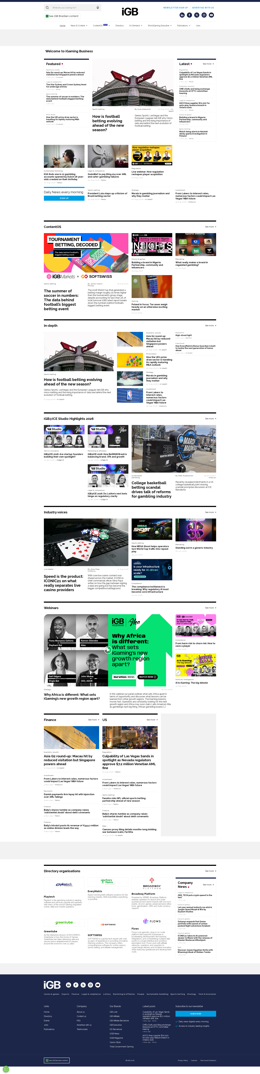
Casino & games (51, 994)
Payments (48, 791)
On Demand (134, 26)
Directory (120, 26)
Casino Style (115, 1042)
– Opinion (188, 338)
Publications (182, 26)
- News (154, 1021)
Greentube (50, 931)
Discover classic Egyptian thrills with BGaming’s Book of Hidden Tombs (195, 951)
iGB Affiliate (114, 1016)
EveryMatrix (95, 891)
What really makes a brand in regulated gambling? (192, 263)
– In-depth (171, 110)
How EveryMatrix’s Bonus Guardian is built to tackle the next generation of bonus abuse (195, 348)
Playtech (49, 896)
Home (62, 26)
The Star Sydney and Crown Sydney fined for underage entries (66, 85)
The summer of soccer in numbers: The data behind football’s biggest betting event (65, 99)
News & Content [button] (78, 26)
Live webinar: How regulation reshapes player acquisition (148, 173)
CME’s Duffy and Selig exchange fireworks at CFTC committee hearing (194, 91)
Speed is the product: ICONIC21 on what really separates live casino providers (63, 583)
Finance (47, 807)
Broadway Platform (143, 893)
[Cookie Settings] (6, 1069)
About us (81, 1012)
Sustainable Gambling (53, 171)
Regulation (183, 70)
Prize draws (50, 114)
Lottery (107, 994)
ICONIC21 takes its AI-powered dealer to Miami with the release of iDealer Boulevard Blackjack (195, 938)
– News (191, 81)
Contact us (81, 1016)
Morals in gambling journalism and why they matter (157, 378)
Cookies (194, 1060)
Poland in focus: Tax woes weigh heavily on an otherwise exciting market (149, 307)
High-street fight (184, 335)
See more (207, 64)
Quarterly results (53, 70)
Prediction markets (186, 86)
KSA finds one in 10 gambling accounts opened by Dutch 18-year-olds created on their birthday (64, 177)
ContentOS (100, 25)
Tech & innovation (51, 451)
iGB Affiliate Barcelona (119, 1021)
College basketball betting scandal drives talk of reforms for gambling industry (151, 490)
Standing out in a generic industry (194, 548)
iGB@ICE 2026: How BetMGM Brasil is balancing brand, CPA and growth (107, 455)
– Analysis (191, 202)
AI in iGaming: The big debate (192, 683)
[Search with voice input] (97, 8)
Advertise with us (203, 8)
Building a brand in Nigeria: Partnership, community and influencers (193, 119)
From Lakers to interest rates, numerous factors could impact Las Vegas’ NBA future (195, 196)
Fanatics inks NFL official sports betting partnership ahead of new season (124, 799)
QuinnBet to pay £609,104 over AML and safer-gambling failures (107, 175)
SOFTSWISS (95, 935)
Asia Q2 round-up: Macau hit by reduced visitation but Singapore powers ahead (65, 73)
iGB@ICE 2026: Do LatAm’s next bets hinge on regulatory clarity (107, 494)
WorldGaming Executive (158, 26)
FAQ (78, 1021)
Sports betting (98, 109)
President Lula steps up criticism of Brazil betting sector (107, 194)
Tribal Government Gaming (122, 1047)
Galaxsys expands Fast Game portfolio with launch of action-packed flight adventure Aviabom (194, 923)
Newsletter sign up (175, 8)
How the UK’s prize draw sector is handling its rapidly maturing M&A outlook (62, 119)
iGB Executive (116, 1025)
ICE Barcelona (116, 1029)
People (140, 994)
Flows (135, 928)
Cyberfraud (180, 343)
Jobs (198, 26)
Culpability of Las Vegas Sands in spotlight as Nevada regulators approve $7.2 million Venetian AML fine (196, 75)
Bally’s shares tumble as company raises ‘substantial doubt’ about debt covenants (67, 811)
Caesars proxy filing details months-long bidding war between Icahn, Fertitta (129, 830)
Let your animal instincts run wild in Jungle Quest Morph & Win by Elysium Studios (195, 909)
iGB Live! (113, 1012)
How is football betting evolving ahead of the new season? (108, 123)
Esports (65, 994)
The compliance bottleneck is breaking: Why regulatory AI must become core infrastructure (150, 589)
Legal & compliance (187, 100)
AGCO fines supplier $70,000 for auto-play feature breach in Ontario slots (194, 105)
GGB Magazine (116, 1038)
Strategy (135, 190)
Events (47, 1021)
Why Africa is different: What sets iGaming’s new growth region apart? (72, 697)
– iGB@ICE (59, 460)
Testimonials (82, 1029)
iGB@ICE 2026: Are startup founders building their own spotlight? (63, 455)
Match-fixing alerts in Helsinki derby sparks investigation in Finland (193, 134)
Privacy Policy (183, 1060)
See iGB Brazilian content (62, 16)
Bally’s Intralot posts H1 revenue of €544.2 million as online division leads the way (71, 826)
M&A (104, 826)
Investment (180, 190)
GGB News (114, 1034)
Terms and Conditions (208, 1060)
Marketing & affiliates (97, 451)
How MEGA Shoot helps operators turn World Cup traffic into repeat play (150, 549)
